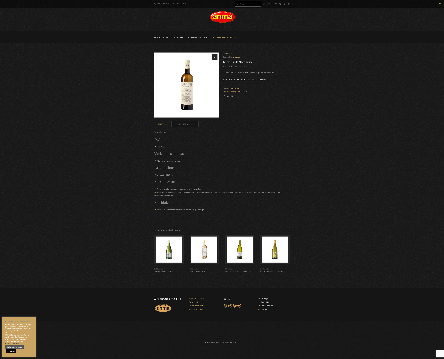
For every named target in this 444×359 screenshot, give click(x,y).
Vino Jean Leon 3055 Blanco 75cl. (271, 272)
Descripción (163, 124)
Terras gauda (235, 91)
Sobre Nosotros (267, 305)
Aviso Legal (193, 302)
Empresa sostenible (196, 298)
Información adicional (185, 124)
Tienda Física (266, 302)
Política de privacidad (196, 305)
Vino (200, 37)
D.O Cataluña (158, 269)
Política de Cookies (196, 309)
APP (264, 4)
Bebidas (194, 37)
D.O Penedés (194, 269)
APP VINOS (270, 4)
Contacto (264, 309)
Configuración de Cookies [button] (14, 347)
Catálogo (264, 298)
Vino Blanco (243, 91)
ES (441, 3)
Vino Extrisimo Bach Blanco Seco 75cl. (238, 272)
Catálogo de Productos (181, 37)
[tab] (163, 124)
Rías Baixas (226, 91)
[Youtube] (284, 3)
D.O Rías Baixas (209, 37)
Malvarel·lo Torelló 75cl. (198, 272)
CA (439, 3)
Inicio (168, 37)
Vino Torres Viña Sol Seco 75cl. (165, 272)
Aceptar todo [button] (11, 351)
